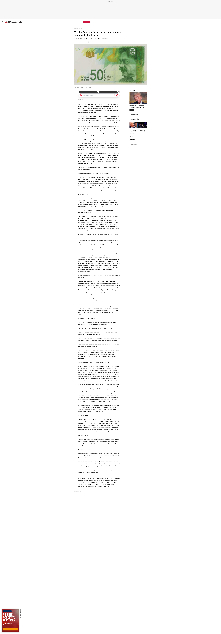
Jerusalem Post (77, 28)
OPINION (144, 21)
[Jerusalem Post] (12, 22)
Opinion (82, 28)
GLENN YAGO (81, 99)
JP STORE (150, 21)
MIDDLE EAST (113, 21)
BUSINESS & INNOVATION (124, 21)
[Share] (75, 42)
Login (217, 21)
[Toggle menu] (2, 22)
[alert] (10, 620)
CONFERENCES (86, 21)
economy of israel (77, 493)
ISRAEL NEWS (96, 21)
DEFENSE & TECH (136, 21)
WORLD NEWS (104, 21)
